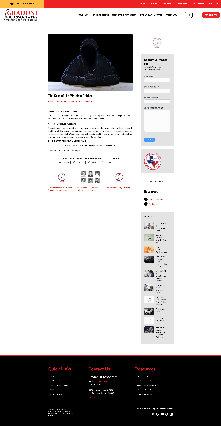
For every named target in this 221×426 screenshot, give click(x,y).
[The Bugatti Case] (149, 311)
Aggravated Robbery (106, 115)
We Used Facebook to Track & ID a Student (161, 301)
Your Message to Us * (154, 108)
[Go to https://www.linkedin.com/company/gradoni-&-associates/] (171, 414)
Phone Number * (151, 97)
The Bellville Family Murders (118, 188)
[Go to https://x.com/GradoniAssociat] (152, 414)
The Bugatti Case (161, 310)
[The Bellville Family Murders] (119, 177)
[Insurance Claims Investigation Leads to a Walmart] (149, 329)
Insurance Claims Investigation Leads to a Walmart (161, 332)
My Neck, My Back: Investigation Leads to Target (161, 276)
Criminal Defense (55, 101)
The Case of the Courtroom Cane (161, 227)
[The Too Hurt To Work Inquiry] (149, 249)
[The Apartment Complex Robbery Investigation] (90, 177)
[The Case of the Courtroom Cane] (149, 225)
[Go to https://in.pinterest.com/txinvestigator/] (166, 414)
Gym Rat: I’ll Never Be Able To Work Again (161, 239)
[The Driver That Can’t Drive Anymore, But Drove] (149, 259)
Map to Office (94, 397)
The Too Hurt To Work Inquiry (161, 249)
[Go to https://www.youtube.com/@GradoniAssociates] (162, 414)
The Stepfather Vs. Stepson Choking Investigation (60, 189)
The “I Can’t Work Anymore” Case (161, 289)
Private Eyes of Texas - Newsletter (79, 101)
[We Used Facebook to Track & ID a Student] (149, 299)
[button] (189, 15)
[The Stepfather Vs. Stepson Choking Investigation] (61, 177)
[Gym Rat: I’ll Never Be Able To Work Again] (149, 237)
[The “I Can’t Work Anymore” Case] (149, 287)
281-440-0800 (100, 381)
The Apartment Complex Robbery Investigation (87, 189)
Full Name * (149, 76)
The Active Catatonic (160, 319)
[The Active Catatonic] (149, 320)
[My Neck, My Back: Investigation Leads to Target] (149, 273)
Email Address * (151, 87)
